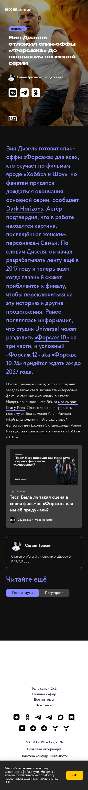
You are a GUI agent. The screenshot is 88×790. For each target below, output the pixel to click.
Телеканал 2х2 (44, 688)
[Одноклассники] (27, 717)
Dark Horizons (24, 209)
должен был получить (33, 431)
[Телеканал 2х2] (38, 717)
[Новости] (66, 728)
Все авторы (44, 699)
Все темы (44, 705)
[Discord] (71, 717)
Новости (17, 28)
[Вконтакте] (16, 717)
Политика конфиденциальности (44, 756)
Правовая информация (44, 749)
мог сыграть (68, 401)
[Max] (60, 717)
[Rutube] (22, 728)
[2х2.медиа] (44, 728)
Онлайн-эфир (44, 694)
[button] (79, 10)
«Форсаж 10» (51, 337)
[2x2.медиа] (49, 717)
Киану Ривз (15, 407)
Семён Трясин (27, 77)
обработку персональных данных (29, 777)
